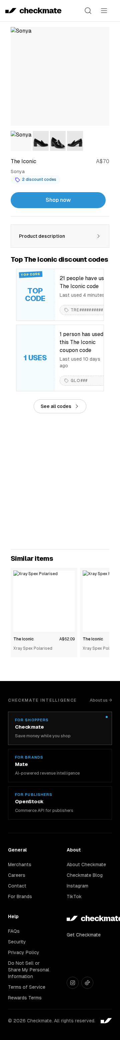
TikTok (74, 896)
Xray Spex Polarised (32, 648)
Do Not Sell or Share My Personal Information (28, 969)
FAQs (14, 931)
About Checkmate (86, 864)
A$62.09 (67, 639)
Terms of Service (26, 987)
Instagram (77, 885)
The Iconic (23, 639)
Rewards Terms (25, 997)
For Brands (20, 896)
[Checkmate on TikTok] (87, 983)
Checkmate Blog (85, 875)
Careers (16, 875)
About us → (101, 700)
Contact (17, 885)
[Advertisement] (60, 481)
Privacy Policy (23, 952)
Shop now (58, 200)
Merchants (19, 864)
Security (17, 941)
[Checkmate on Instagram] (73, 983)
